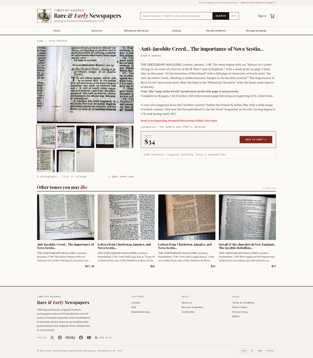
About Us (96, 30)
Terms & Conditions (243, 302)
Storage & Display (256, 30)
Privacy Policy (240, 311)
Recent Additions (216, 30)
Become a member (192, 307)
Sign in (262, 15)
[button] (85, 84)
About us (187, 302)
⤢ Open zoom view (120, 176)
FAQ (133, 307)
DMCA (235, 316)
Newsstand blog (140, 311)
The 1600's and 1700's (175, 126)
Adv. (234, 15)
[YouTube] (89, 338)
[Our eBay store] (70, 338)
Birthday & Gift (136, 30)
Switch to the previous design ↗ (258, 2)
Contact (135, 302)
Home (57, 30)
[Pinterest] (60, 338)
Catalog (176, 30)
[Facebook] (81, 338)
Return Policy (239, 307)
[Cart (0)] (272, 16)
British (200, 126)
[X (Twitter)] (52, 338)
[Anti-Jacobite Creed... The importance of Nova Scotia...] (46, 136)
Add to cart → (256, 139)
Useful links (188, 311)
